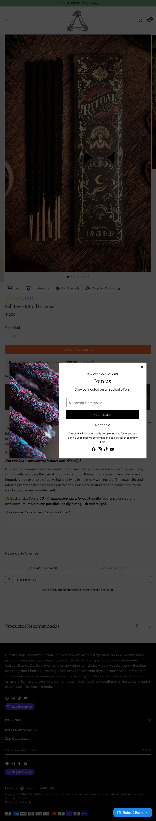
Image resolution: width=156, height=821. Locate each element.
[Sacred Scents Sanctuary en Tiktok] (105, 450)
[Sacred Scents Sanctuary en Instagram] (99, 450)
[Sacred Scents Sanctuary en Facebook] (93, 450)
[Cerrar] (142, 367)
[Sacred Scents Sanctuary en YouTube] (112, 450)
